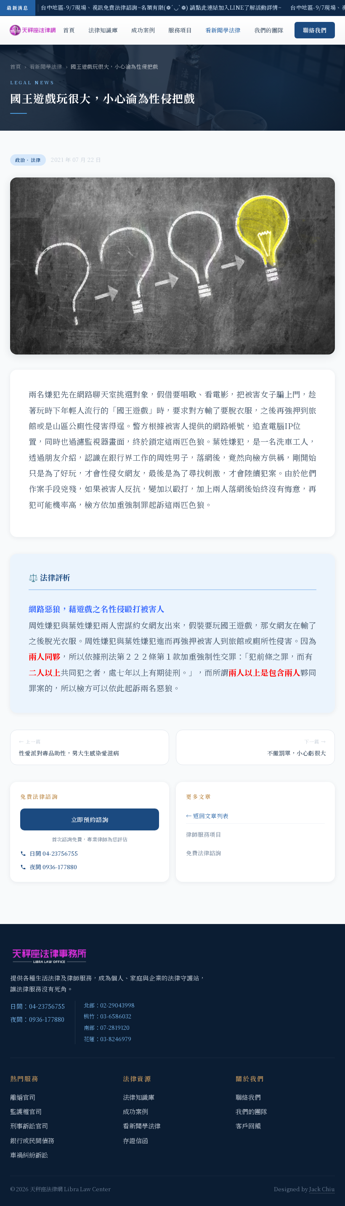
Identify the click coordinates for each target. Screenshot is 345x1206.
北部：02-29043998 (109, 1005)
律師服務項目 (203, 834)
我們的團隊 (269, 30)
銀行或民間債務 (32, 1140)
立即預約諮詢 (90, 819)
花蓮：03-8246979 (107, 1039)
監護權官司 (26, 1111)
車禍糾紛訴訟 (29, 1154)
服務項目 (180, 30)
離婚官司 (22, 1097)
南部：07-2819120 (107, 1027)
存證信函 (135, 1140)
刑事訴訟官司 (29, 1125)
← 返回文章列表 (207, 815)
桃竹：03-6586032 (107, 1016)
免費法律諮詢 (203, 853)
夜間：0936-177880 (37, 1019)
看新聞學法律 (223, 30)
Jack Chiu (322, 1189)
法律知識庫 (103, 30)
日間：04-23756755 (37, 1006)
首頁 (69, 30)
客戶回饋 (248, 1125)
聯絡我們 (314, 30)
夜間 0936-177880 (53, 866)
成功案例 (143, 30)
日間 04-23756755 (53, 853)
